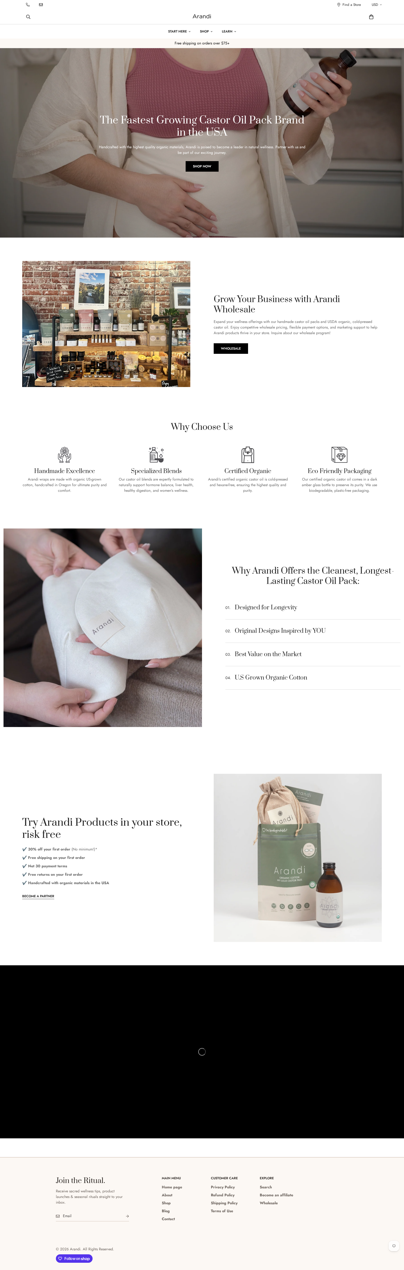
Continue (156, 677)
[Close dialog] (287, 573)
